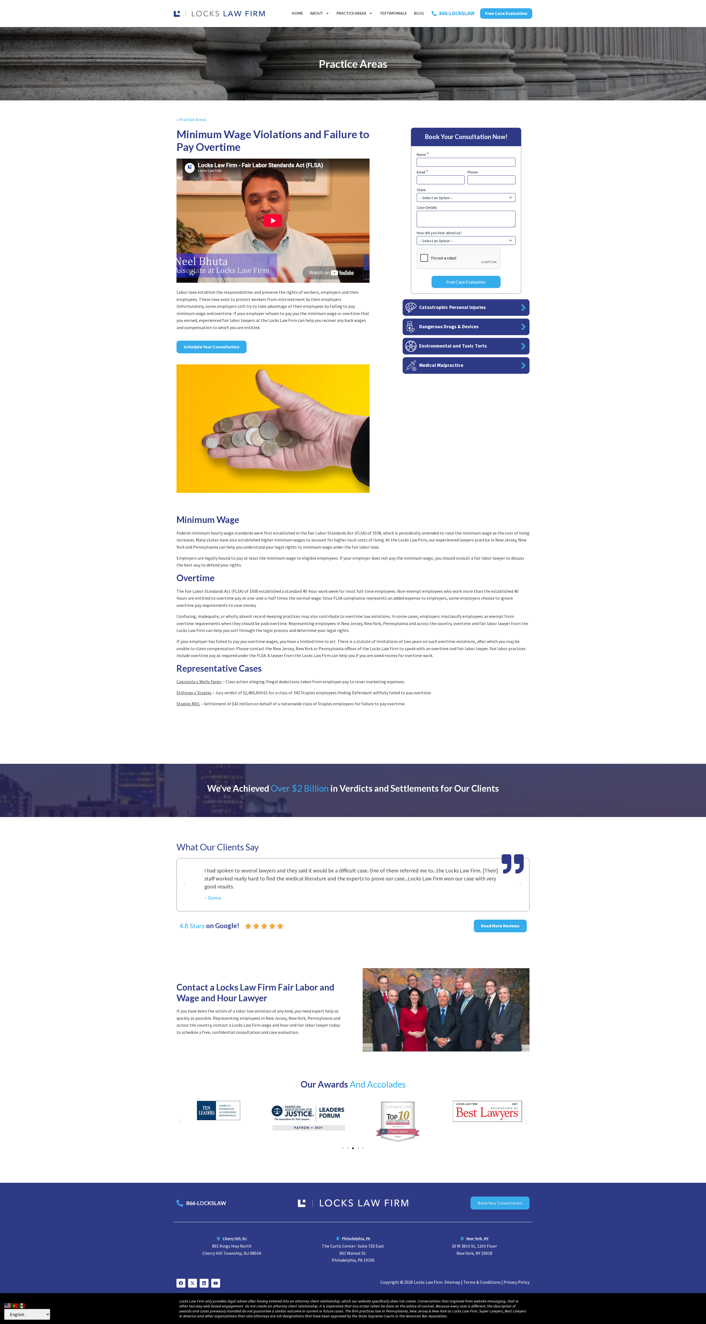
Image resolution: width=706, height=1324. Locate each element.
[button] (185, 884)
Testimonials (393, 13)
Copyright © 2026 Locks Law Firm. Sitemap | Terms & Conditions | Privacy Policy (455, 1282)
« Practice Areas (191, 119)
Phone (472, 172)
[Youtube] (215, 1283)
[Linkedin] (204, 1283)
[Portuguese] (14, 1305)
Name (423, 154)
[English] (7, 1305)
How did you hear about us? (439, 232)
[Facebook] (180, 1283)
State (421, 189)
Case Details (427, 207)
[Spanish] (22, 1305)
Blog (419, 13)
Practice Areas (351, 13)
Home (297, 13)
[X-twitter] (192, 1283)
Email (422, 172)
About (316, 13)
